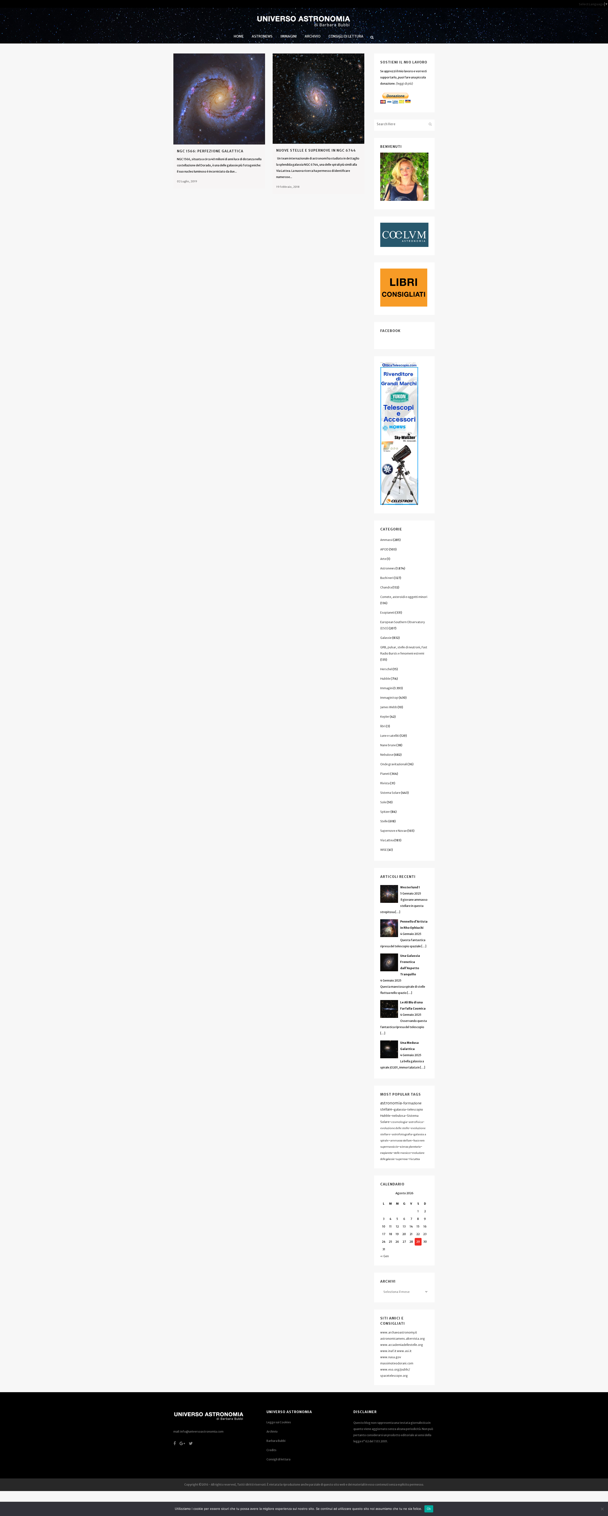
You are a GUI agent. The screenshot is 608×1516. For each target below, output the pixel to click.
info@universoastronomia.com (201, 1431)
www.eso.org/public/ (395, 1369)
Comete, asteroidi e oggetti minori (403, 597)
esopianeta (386, 1153)
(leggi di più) (404, 83)
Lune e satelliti (389, 735)
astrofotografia (402, 1134)
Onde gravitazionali (393, 764)
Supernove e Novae (393, 831)
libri (382, 726)
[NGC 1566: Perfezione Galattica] (219, 98)
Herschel (386, 669)
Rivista (385, 783)
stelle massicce (402, 1153)
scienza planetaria (410, 1146)
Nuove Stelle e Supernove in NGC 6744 (316, 150)
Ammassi (386, 540)
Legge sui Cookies (278, 1422)
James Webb (388, 707)
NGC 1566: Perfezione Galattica (210, 151)
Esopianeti (387, 612)
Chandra (386, 587)
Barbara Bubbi (275, 1441)
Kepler (384, 716)
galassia (400, 1109)
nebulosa (398, 1115)
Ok (429, 1509)
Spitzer (385, 811)
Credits (271, 1450)
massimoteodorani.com (396, 1363)
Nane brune (388, 745)
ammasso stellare (401, 1140)
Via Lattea (387, 840)
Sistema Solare (390, 792)
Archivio (272, 1431)
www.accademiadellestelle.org (401, 1345)
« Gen (384, 1256)
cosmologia (399, 1122)
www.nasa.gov (390, 1357)
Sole (383, 802)
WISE (383, 850)
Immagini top (389, 697)
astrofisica (416, 1122)
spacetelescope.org (394, 1375)
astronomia (391, 1103)
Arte (383, 559)
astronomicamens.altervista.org (402, 1338)
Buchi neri (386, 578)
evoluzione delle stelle (394, 1128)
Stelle (384, 821)
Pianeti (385, 773)
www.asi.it (404, 1351)
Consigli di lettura (278, 1459)
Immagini (386, 688)
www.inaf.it (388, 1351)
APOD (384, 549)
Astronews (387, 568)
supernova (402, 1159)
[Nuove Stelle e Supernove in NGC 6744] (318, 98)
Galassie (386, 638)
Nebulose (386, 754)
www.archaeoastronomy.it (398, 1332)
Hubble (385, 678)
